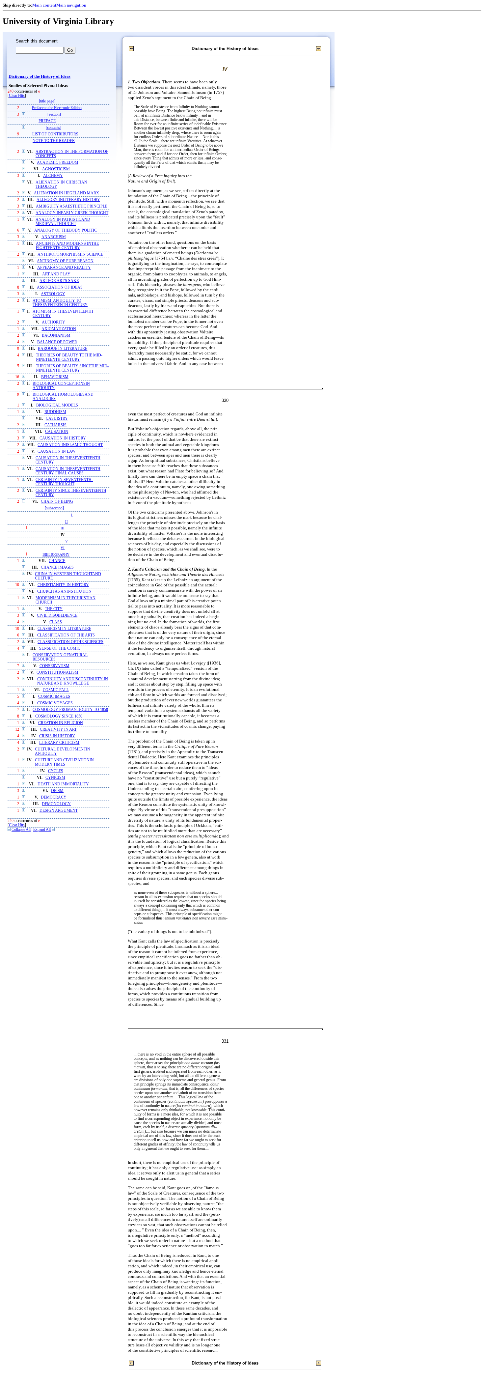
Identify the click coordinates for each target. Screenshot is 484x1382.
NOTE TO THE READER (54, 141)
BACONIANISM (56, 335)
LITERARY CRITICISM (59, 743)
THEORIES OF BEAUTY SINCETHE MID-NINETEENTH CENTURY (72, 368)
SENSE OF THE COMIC (59, 648)
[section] (54, 114)
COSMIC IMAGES (54, 696)
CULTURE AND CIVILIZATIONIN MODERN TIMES (64, 762)
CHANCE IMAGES (57, 567)
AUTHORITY (53, 322)
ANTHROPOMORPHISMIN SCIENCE (70, 254)
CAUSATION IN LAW (56, 451)
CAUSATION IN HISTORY (63, 438)
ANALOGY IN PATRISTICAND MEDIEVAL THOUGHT (63, 221)
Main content (44, 5)
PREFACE (47, 121)
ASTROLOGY (53, 294)
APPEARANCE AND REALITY (64, 268)
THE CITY (54, 609)
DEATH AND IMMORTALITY (63, 784)
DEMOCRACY (54, 797)
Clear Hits (17, 96)
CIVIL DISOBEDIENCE (57, 615)
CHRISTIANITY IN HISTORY (63, 585)
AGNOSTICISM (56, 169)
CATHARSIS (55, 425)
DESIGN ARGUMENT (59, 810)
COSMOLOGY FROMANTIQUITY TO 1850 (70, 710)
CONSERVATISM (54, 666)
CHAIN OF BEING (57, 501)
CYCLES (55, 771)
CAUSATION (56, 432)
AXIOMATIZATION (58, 329)
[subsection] (54, 508)
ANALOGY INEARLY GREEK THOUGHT (72, 213)
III (63, 528)
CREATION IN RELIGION (60, 723)
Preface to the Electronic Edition (57, 108)
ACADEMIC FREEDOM (57, 162)
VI (63, 548)
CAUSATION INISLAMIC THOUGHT (70, 445)
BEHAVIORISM (54, 377)
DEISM (57, 791)
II (66, 521)
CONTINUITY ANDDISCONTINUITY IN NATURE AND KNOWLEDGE (72, 681)
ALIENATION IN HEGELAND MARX (66, 193)
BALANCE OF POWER (57, 342)
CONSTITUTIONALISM (57, 672)
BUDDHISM (55, 412)
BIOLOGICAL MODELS (57, 405)
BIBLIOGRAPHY (55, 554)
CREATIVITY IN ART (58, 729)
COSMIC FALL (56, 690)
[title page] (47, 101)
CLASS (55, 622)
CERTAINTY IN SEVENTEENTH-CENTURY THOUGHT (64, 482)
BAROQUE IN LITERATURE (62, 349)
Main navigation (71, 5)
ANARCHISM (53, 237)
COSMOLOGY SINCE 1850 (58, 716)
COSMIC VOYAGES (55, 703)
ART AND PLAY (56, 274)
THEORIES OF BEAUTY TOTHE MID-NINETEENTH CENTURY (69, 357)
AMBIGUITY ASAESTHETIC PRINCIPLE (71, 206)
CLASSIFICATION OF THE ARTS (66, 635)
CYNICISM (55, 778)
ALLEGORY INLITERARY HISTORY (68, 200)
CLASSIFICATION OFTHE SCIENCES (70, 642)
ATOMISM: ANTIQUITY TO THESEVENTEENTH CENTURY (60, 302)
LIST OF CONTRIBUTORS (55, 134)
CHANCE (57, 561)
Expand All (42, 830)
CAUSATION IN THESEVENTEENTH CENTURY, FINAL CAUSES (68, 471)
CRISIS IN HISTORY (57, 736)
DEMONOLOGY (56, 804)
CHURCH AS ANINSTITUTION (64, 591)
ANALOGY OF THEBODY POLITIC (65, 230)
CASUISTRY (57, 418)
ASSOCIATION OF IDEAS (60, 287)
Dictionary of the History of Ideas (39, 76)
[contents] (53, 128)
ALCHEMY (53, 176)
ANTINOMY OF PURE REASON (65, 261)
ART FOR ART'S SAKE (59, 281)
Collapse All (21, 830)
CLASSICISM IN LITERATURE (64, 629)
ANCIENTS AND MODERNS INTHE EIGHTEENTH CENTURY (67, 245)
